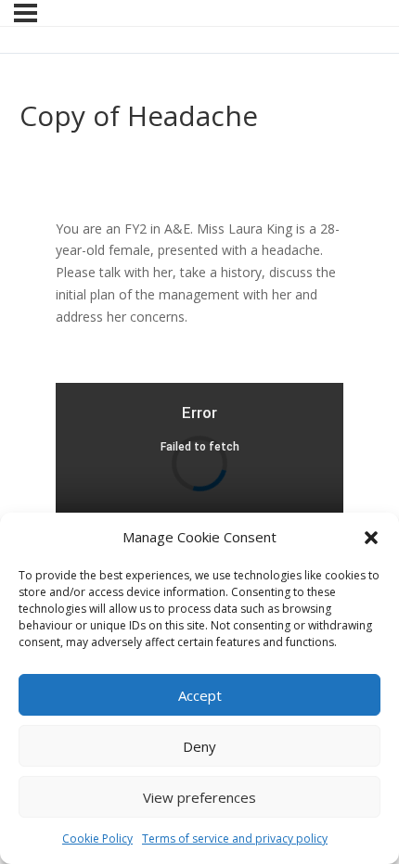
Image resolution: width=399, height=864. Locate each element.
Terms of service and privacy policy (235, 838)
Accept (200, 695)
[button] (371, 537)
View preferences (199, 797)
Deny (199, 746)
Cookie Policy (97, 838)
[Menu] (25, 13)
